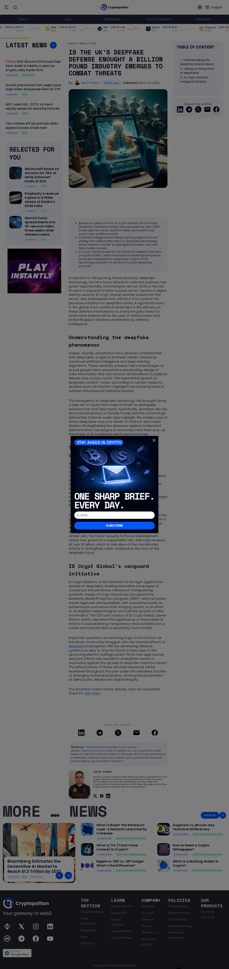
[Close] (154, 440)
